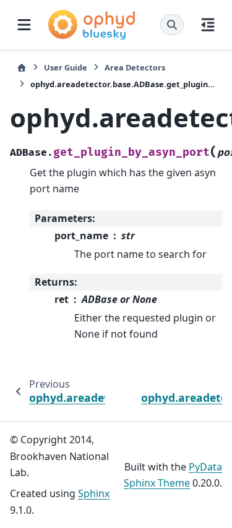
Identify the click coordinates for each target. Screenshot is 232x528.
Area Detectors (135, 67)
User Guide (65, 67)
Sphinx (94, 493)
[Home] (22, 67)
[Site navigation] (24, 24)
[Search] (172, 24)
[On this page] (208, 24)
